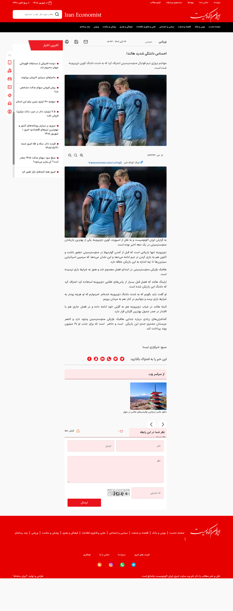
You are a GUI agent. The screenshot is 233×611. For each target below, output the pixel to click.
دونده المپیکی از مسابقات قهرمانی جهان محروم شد (39, 65)
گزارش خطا (70, 430)
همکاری (87, 554)
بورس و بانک (200, 26)
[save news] (76, 42)
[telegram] (124, 359)
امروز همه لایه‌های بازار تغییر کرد (39, 172)
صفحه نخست (214, 26)
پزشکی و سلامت (109, 26)
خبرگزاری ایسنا (151, 347)
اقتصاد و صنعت (184, 26)
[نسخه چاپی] (67, 42)
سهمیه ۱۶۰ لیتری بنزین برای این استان (36, 102)
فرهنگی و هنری (126, 26)
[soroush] (95, 359)
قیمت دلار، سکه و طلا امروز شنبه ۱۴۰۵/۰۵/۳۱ (39, 146)
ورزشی (96, 26)
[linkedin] (101, 359)
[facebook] (88, 359)
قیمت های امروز (142, 554)
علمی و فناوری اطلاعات (146, 26)
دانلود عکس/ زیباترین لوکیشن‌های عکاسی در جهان (145, 412)
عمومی (148, 42)
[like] (121, 432)
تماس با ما (203, 2)
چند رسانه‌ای (85, 26)
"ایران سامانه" (20, 576)
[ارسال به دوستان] (85, 42)
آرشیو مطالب (155, 2)
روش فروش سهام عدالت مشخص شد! (39, 90)
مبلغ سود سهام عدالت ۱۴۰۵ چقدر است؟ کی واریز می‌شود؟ (39, 160)
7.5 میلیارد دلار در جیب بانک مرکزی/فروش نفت (37, 114)
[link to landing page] (205, 14)
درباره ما (217, 2)
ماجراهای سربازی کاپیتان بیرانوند (38, 78)
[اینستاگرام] (111, 564)
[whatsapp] (108, 359)
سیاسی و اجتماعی (166, 26)
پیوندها (190, 2)
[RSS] (99, 564)
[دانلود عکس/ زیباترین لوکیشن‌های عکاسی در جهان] (148, 396)
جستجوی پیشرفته (174, 2)
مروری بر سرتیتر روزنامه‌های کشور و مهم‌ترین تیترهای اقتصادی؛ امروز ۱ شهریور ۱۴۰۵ (38, 130)
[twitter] (114, 359)
